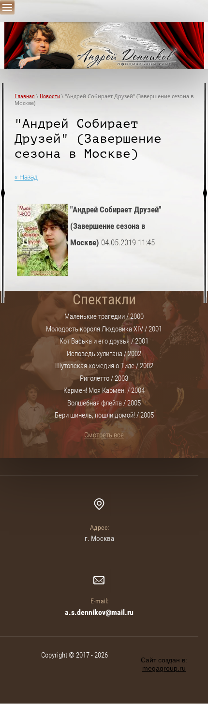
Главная (25, 96)
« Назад (26, 176)
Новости (50, 96)
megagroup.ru (164, 668)
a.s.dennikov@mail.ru (99, 612)
